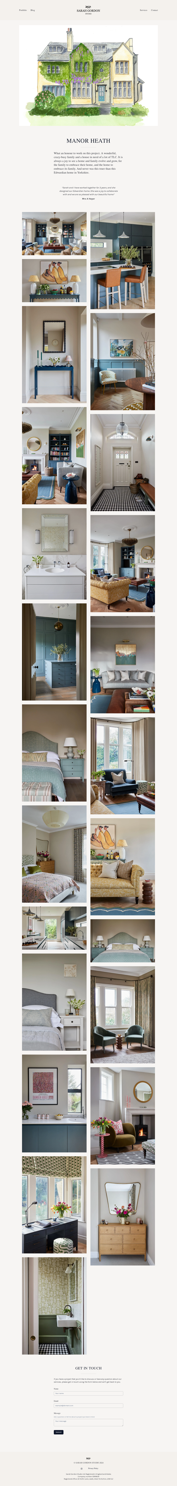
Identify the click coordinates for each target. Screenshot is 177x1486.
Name (56, 1388)
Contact (154, 10)
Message (57, 1413)
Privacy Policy (93, 1468)
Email (56, 1401)
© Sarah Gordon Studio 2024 (88, 1463)
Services (143, 10)
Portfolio (23, 10)
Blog (33, 10)
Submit (59, 1432)
